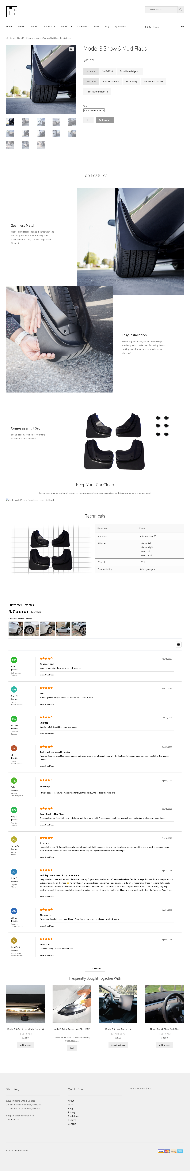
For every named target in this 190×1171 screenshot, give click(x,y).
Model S (22, 26)
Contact (72, 1123)
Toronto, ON (12, 1119)
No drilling (131, 81)
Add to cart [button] (25, 1045)
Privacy (71, 1112)
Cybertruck (83, 26)
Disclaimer (73, 1116)
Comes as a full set (153, 81)
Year (85, 106)
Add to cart (105, 119)
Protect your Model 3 (97, 91)
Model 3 (48, 26)
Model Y (64, 26)
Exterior (29, 38)
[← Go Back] (65, 38)
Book (71, 1048)
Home (9, 26)
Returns (72, 1119)
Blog (106, 26)
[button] (71, 49)
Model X (35, 26)
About (71, 1100)
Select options (118, 1045)
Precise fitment (111, 81)
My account (120, 26)
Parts (96, 26)
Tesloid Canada (20, 1150)
